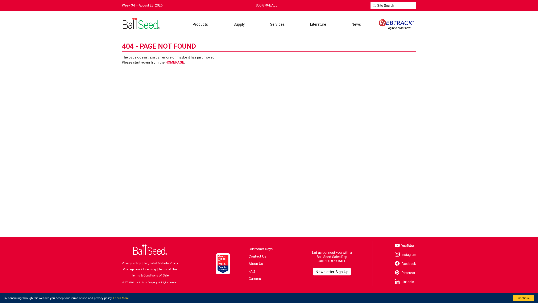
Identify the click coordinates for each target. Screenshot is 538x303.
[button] (200, 24)
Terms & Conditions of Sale (150, 275)
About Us (256, 264)
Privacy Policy (131, 263)
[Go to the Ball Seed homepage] (141, 23)
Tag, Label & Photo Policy (160, 263)
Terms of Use (167, 269)
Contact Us (257, 256)
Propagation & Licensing (139, 269)
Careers (255, 278)
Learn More (121, 298)
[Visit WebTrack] (396, 24)
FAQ (252, 271)
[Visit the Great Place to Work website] (223, 263)
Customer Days (261, 249)
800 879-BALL (335, 261)
